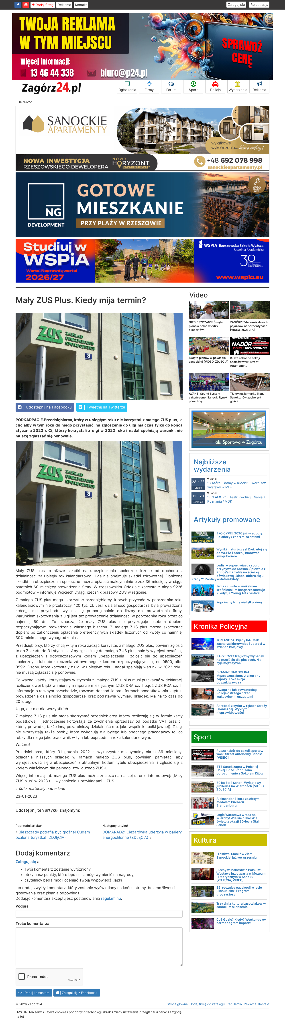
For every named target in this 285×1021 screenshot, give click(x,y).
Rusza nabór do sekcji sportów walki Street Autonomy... (245, 361)
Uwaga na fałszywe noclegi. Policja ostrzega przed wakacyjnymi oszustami (237, 693)
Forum (171, 90)
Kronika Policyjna (221, 626)
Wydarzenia (238, 90)
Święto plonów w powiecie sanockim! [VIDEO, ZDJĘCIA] (208, 359)
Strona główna (177, 1004)
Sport (193, 90)
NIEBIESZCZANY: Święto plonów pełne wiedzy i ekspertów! (206, 326)
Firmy (149, 90)
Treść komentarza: (33, 923)
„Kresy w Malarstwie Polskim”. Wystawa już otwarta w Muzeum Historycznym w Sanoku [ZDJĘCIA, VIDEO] (241, 875)
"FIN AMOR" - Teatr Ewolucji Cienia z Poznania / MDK (236, 497)
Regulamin (234, 1004)
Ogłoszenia (127, 90)
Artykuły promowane (227, 520)
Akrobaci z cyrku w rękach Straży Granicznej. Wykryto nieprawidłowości (241, 709)
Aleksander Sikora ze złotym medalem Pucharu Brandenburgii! (238, 802)
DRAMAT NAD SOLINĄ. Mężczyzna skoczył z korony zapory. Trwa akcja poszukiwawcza (238, 677)
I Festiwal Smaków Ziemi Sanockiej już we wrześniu (236, 855)
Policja (215, 90)
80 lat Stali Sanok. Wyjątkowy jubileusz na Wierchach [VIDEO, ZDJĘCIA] (240, 786)
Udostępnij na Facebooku (48, 407)
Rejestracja (259, 4)
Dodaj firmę (44, 5)
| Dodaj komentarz (35, 993)
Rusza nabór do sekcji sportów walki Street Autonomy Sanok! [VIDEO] (239, 754)
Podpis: (23, 906)
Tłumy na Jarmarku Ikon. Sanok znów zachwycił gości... (247, 397)
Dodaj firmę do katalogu (207, 1004)
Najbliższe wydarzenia (212, 465)
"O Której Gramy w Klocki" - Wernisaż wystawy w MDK (236, 483)
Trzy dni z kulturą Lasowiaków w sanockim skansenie (241, 905)
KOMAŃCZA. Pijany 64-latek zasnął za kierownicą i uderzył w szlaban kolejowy (240, 643)
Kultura (205, 840)
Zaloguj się (236, 4)
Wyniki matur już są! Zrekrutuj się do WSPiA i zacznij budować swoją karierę (241, 552)
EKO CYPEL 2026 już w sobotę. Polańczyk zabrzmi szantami (239, 534)
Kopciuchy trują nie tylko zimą (239, 602)
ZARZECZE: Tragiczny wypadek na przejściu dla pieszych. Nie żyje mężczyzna (240, 659)
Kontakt (81, 5)
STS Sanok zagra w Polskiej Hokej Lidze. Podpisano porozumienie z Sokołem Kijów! (240, 770)
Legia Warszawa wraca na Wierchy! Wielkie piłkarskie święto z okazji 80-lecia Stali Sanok (238, 820)
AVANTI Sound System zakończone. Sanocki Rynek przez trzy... (208, 397)
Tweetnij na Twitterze (105, 407)
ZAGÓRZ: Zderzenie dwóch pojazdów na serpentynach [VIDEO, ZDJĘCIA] (249, 326)
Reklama (64, 5)
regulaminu (111, 898)
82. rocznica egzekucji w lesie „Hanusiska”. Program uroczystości (239, 891)
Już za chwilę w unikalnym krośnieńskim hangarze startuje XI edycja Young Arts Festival (240, 589)
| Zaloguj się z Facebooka (78, 993)
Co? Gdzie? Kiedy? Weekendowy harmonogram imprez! (241, 921)
